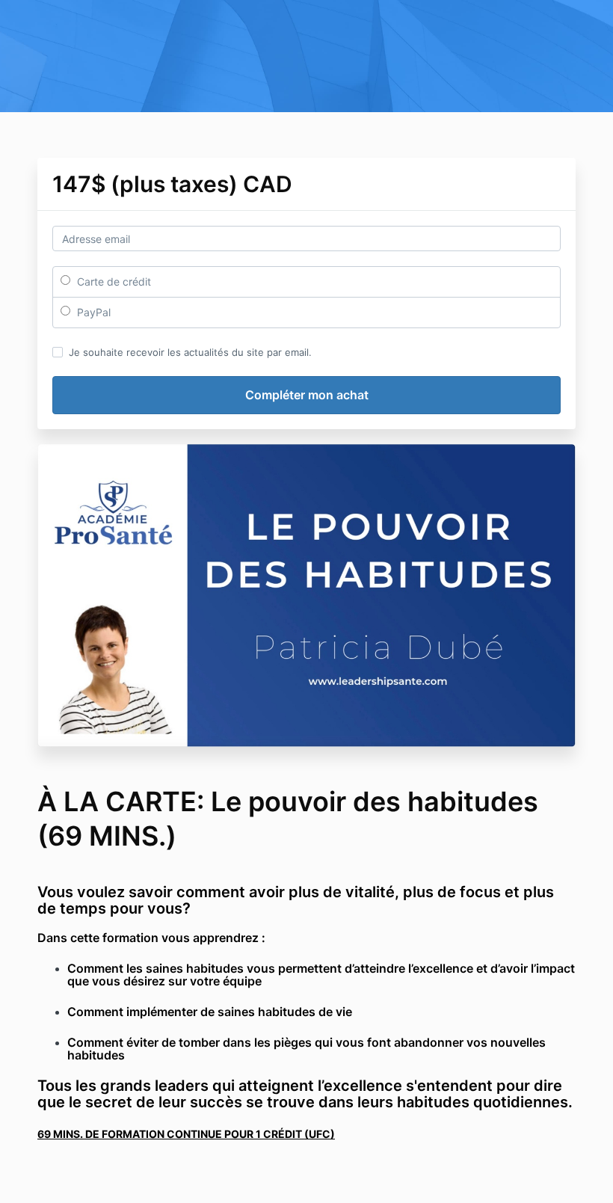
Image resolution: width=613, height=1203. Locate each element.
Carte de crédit (112, 281)
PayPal (92, 312)
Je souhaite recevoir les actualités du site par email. (190, 352)
